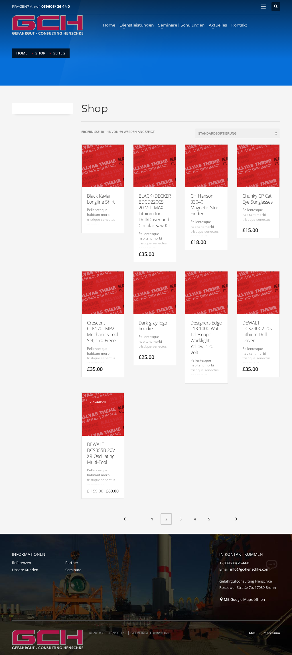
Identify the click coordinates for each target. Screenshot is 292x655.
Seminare (73, 569)
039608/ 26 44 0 (55, 6)
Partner (71, 562)
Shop (40, 53)
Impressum (271, 633)
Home (21, 53)
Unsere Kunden (25, 569)
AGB (252, 633)
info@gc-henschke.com (249, 569)
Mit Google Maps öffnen (244, 599)
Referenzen (21, 562)
